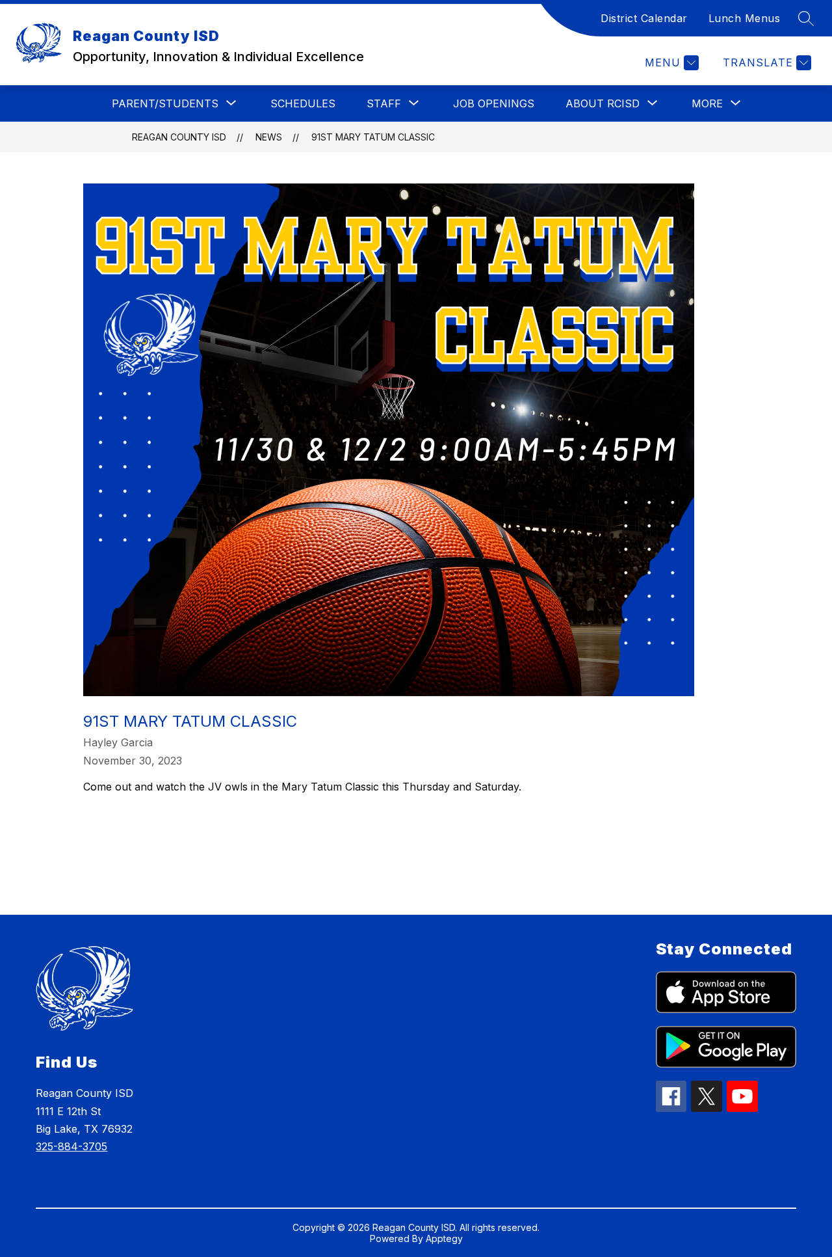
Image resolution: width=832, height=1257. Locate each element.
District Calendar (644, 18)
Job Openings (493, 103)
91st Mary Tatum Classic (373, 136)
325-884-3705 (71, 1146)
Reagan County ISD (179, 136)
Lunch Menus (744, 18)
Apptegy (444, 1238)
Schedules (302, 103)
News (268, 136)
